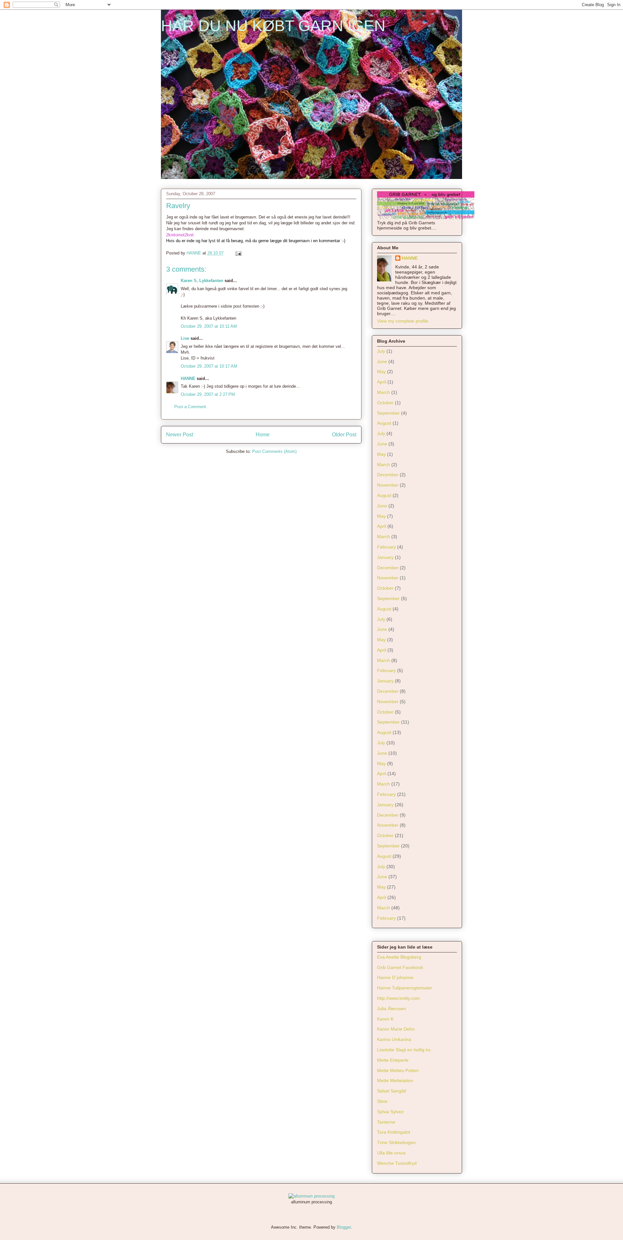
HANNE (188, 378)
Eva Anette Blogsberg (399, 957)
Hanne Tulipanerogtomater (404, 987)
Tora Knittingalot (393, 1132)
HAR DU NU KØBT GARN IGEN (273, 25)
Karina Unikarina (394, 1039)
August (384, 423)
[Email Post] (238, 253)
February (386, 546)
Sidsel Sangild (391, 1090)
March (383, 392)
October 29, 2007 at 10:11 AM (209, 326)
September (388, 413)
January (385, 557)
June (382, 361)
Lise (185, 338)
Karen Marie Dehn (396, 1029)
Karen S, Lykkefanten (202, 280)
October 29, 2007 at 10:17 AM (209, 366)
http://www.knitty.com (398, 998)
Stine (382, 1101)
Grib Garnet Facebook (400, 967)
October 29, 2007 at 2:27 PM (208, 394)
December (387, 474)
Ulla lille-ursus (391, 1152)
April (381, 381)
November (387, 485)
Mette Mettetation (395, 1080)
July (381, 351)
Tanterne (386, 1122)
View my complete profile (402, 321)
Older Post (344, 434)
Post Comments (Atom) (274, 451)
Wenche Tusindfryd (397, 1163)
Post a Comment (190, 406)
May (381, 371)
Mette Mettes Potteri (398, 1070)
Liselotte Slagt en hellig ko (404, 1049)
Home (263, 434)
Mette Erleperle (393, 1060)
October (385, 402)
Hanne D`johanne (395, 977)
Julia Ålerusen (391, 1008)
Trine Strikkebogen (396, 1142)
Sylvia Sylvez (390, 1111)
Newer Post (179, 434)
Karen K (385, 1019)
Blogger (344, 1227)
